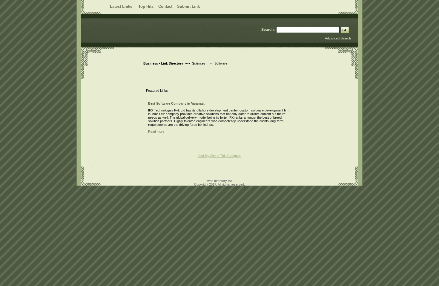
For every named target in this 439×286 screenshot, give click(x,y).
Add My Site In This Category (219, 155)
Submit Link (188, 6)
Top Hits (146, 6)
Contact (165, 6)
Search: (268, 29)
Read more (156, 131)
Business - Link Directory (163, 63)
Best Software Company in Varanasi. (176, 103)
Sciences (198, 63)
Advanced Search (338, 38)
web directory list (219, 181)
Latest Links (121, 6)
